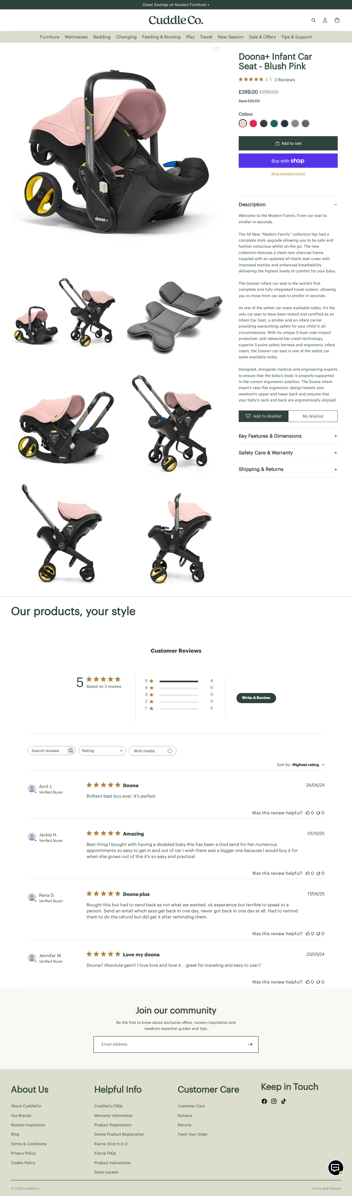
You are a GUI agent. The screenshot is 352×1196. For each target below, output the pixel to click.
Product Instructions (112, 1162)
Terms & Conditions (28, 1143)
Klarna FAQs (105, 1153)
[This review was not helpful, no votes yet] (318, 812)
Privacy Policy (23, 1153)
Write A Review (256, 697)
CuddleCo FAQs (108, 1105)
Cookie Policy (23, 1162)
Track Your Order (193, 1134)
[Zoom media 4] (64, 425)
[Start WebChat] (336, 1168)
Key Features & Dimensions (270, 436)
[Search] (313, 20)
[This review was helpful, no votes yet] (308, 812)
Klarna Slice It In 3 (110, 1143)
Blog (15, 1134)
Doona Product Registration (119, 1134)
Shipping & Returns (261, 469)
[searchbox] (47, 750)
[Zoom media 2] (64, 315)
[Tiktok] (283, 1101)
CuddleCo (31, 1188)
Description (252, 204)
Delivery (185, 1115)
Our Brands (21, 1115)
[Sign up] (250, 1044)
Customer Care (191, 1105)
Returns (184, 1124)
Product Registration (112, 1124)
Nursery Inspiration (28, 1124)
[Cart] (337, 20)
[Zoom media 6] (64, 535)
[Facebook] (264, 1101)
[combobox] (102, 751)
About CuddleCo (26, 1105)
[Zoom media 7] (174, 535)
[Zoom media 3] (174, 315)
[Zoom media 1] (119, 150)
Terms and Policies (326, 1188)
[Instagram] (274, 1101)
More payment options (288, 174)
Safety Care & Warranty (266, 452)
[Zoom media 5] (174, 425)
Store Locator (106, 1171)
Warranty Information (113, 1115)
